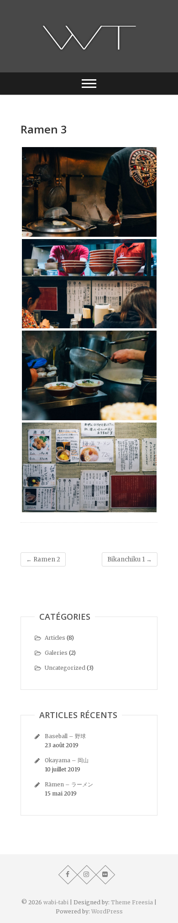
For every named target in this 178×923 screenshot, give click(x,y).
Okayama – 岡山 (67, 760)
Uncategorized (65, 667)
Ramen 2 (43, 559)
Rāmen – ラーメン (69, 784)
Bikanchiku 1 (129, 559)
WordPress (107, 911)
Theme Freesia (132, 902)
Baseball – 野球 (65, 736)
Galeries (56, 652)
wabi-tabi (55, 902)
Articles (55, 637)
